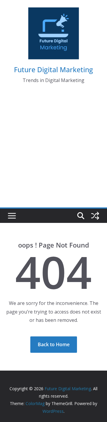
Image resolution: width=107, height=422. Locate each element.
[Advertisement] (53, 150)
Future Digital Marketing (53, 69)
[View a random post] (95, 216)
